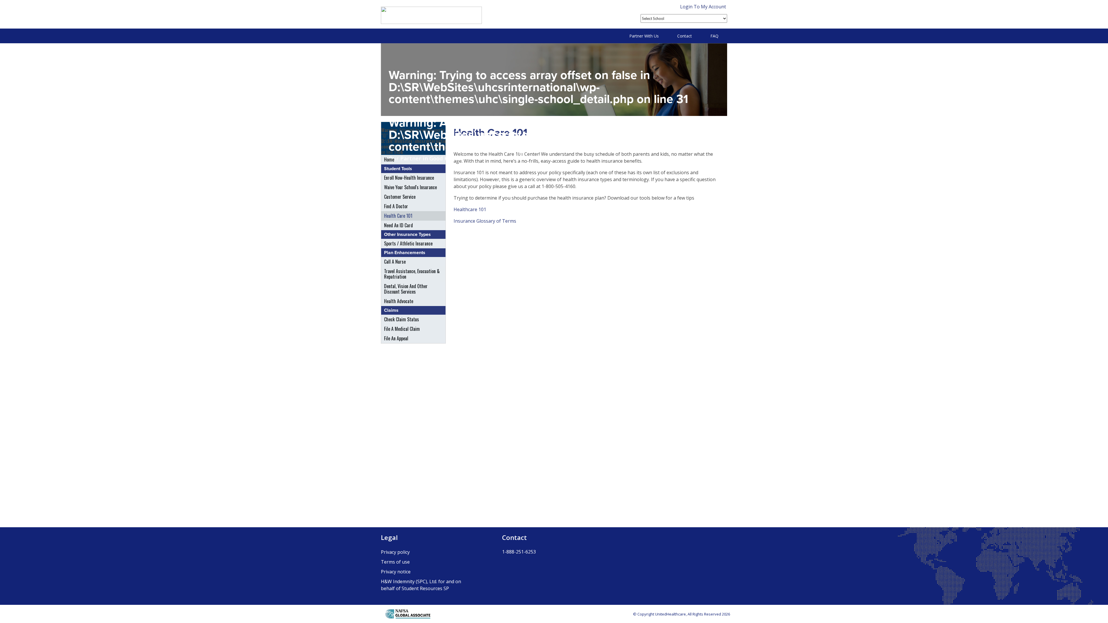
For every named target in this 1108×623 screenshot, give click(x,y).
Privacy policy (395, 552)
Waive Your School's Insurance (410, 187)
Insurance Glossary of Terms (485, 221)
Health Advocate (398, 301)
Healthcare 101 (470, 209)
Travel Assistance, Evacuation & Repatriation (412, 274)
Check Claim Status (401, 319)
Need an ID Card (398, 225)
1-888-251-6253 (519, 552)
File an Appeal (396, 338)
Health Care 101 (398, 215)
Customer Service (399, 196)
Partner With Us (644, 36)
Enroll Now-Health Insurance (409, 177)
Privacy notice (396, 571)
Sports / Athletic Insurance (408, 243)
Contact (684, 36)
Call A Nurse (395, 261)
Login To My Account (703, 6)
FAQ (714, 36)
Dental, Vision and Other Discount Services (406, 289)
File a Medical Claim (402, 328)
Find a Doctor (396, 206)
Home (389, 159)
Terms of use (395, 562)
